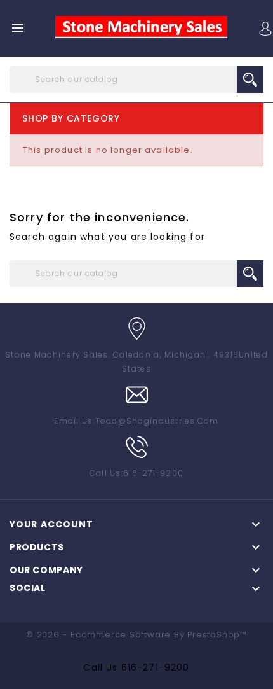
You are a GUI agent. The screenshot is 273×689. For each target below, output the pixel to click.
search (250, 79)
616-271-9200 (155, 667)
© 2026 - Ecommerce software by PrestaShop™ (136, 635)
